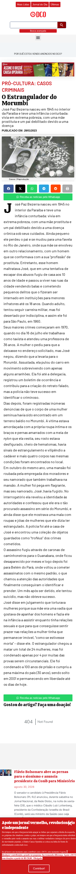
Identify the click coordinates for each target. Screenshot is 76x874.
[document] (38, 437)
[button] (69, 823)
